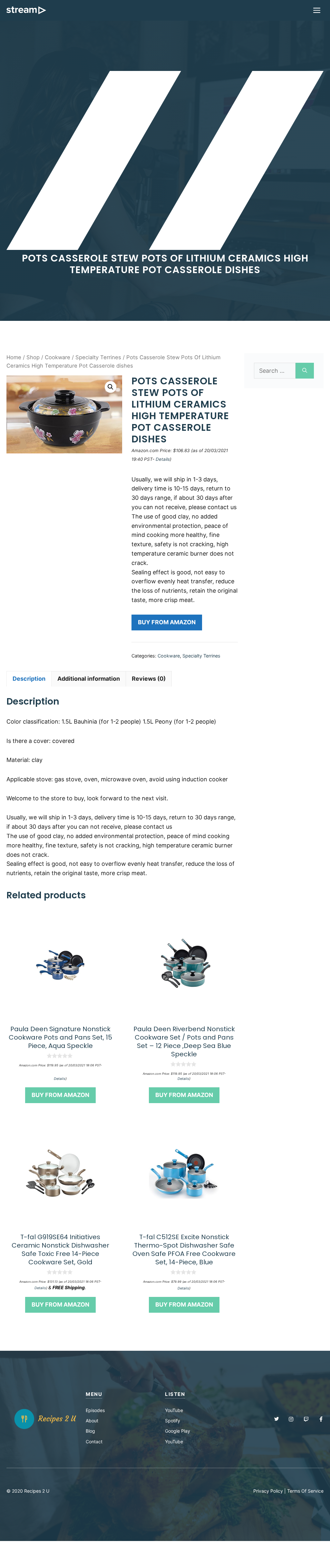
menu (94, 1394)
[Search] (305, 371)
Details (163, 459)
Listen (175, 1394)
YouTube (174, 1410)
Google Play (177, 1431)
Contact (94, 1441)
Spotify (172, 1420)
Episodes (95, 1410)
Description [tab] (29, 678)
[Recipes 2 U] (26, 10)
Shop (33, 357)
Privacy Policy (268, 1491)
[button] (110, 387)
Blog (90, 1431)
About (92, 1420)
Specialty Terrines (98, 357)
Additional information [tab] (88, 678)
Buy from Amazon (167, 622)
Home (13, 357)
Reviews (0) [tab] (149, 678)
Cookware (57, 357)
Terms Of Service (305, 1491)
